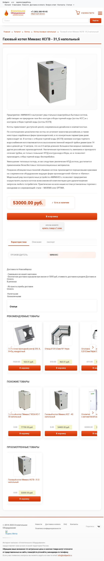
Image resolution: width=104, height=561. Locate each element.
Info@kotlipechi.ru (65, 555)
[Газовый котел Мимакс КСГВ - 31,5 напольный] (52, 82)
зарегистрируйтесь (23, 2)
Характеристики (19, 242)
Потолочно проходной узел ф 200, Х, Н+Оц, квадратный (24, 350)
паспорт (51, 242)
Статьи (69, 5)
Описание (36, 242)
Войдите (6, 2)
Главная (7, 32)
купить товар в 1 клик (52, 228)
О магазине (16, 5)
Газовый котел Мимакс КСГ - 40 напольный (59, 415)
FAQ (65, 524)
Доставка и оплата (37, 5)
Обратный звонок (38, 14)
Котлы (27, 32)
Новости (25, 5)
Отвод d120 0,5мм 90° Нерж (57, 349)
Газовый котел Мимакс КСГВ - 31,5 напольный (23, 481)
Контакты (61, 5)
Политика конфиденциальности (48, 528)
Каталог (8, 5)
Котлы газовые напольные (45, 32)
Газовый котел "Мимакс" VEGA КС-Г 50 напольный (24, 415)
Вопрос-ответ (51, 5)
